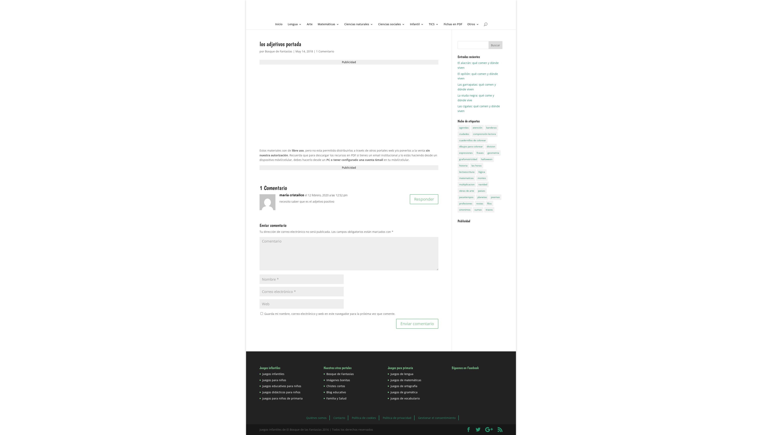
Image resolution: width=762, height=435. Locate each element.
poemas (495, 197)
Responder (424, 199)
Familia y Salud (336, 398)
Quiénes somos (316, 418)
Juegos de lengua (402, 374)
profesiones (465, 203)
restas (479, 203)
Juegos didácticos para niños (281, 392)
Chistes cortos (335, 386)
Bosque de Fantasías (278, 51)
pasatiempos (466, 197)
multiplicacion (466, 184)
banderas (491, 127)
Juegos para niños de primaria (282, 398)
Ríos (489, 203)
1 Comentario (325, 51)
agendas (464, 127)
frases (480, 153)
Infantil (415, 24)
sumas (478, 209)
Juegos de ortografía (404, 386)
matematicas (466, 178)
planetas (482, 197)
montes (482, 178)
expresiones (466, 153)
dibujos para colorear (471, 146)
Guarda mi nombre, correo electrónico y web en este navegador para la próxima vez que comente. (329, 314)
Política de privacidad (397, 418)
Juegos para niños (274, 380)
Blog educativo (336, 392)
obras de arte (466, 190)
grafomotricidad (468, 159)
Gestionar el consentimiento (437, 418)
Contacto (339, 418)
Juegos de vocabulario (405, 398)
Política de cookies (364, 418)
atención (477, 127)
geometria (493, 153)
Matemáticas (326, 24)
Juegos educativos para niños (281, 386)
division (491, 146)
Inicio (279, 24)
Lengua (293, 24)
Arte (310, 24)
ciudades (464, 134)
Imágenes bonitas (338, 380)
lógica (481, 172)
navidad (482, 184)
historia (463, 165)
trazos (489, 209)
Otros (471, 24)
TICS (432, 24)
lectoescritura (466, 172)
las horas (476, 165)
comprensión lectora (484, 134)
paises (481, 190)
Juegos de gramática (404, 392)
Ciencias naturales (356, 24)
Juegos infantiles (273, 374)
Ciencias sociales (389, 24)
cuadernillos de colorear (472, 140)
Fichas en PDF (453, 24)
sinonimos (464, 209)
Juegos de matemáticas (406, 380)
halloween (486, 159)
